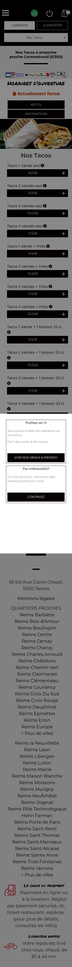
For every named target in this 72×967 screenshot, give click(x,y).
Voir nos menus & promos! (36, 457)
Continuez (36, 497)
